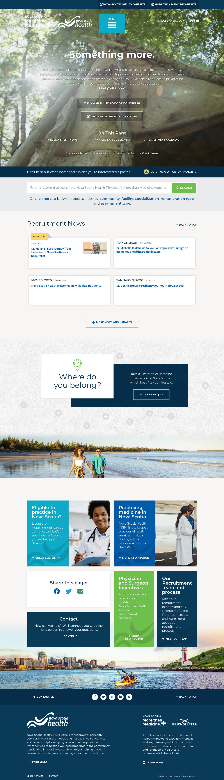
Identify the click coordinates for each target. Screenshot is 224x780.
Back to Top (188, 224)
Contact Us (45, 696)
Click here (150, 153)
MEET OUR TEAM (176, 638)
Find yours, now (111, 88)
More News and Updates (114, 322)
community (110, 199)
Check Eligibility (47, 558)
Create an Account (172, 20)
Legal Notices (35, 776)
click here (43, 199)
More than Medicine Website (175, 4)
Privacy (53, 776)
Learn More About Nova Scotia (114, 116)
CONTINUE (70, 636)
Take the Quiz (153, 394)
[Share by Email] (80, 591)
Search (186, 188)
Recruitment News (64, 139)
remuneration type (177, 199)
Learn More (38, 762)
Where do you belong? (113, 139)
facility (127, 199)
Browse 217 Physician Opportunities (113, 102)
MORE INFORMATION (135, 558)
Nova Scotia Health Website (124, 4)
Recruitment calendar (163, 139)
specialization (147, 199)
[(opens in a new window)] (57, 591)
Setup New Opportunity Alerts (173, 171)
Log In (194, 20)
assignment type (115, 203)
